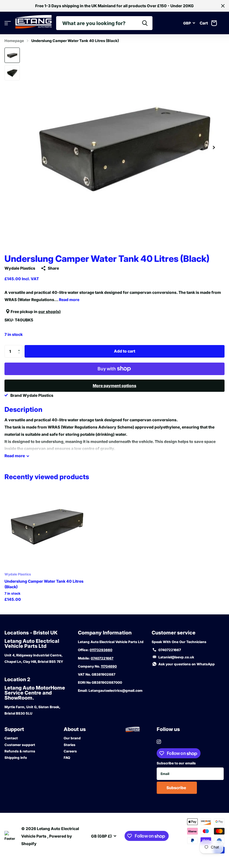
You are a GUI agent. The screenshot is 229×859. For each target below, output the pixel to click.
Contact (11, 738)
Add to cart (124, 351)
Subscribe (176, 787)
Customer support (19, 745)
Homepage (14, 40)
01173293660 (101, 650)
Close (223, 6)
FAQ (67, 757)
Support (14, 729)
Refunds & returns (19, 751)
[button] (214, 147)
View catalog (7, 23)
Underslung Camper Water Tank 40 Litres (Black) (44, 584)
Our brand (72, 738)
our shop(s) (49, 311)
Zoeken (144, 23)
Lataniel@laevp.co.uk (176, 657)
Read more (69, 299)
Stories (69, 745)
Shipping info (15, 757)
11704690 (109, 666)
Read (14, 455)
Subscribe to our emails (176, 763)
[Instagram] (159, 742)
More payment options (114, 385)
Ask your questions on (186, 664)
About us (75, 729)
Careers (70, 751)
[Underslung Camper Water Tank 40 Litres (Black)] (46, 526)
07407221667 (102, 658)
